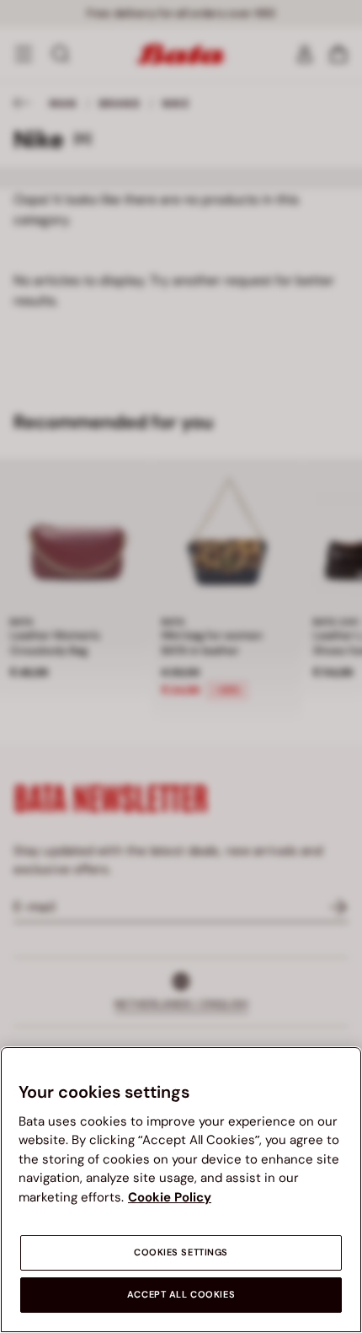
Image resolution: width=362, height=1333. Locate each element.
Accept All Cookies (181, 1294)
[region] (181, 1189)
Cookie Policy (169, 1197)
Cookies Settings (181, 1252)
